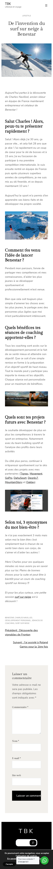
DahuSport (20, 478)
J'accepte (9, 864)
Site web (16, 775)
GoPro (8, 478)
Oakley (30, 482)
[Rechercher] (33, 843)
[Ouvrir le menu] (46, 5)
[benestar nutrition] (26, 405)
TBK (8, 4)
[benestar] (26, 238)
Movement (36, 473)
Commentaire (20, 707)
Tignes (24, 473)
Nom (15, 741)
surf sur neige (23, 597)
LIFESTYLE (26, 16)
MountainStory (13, 482)
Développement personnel (18, 620)
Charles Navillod (23, 617)
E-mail (16, 758)
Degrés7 (33, 478)
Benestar (9, 617)
